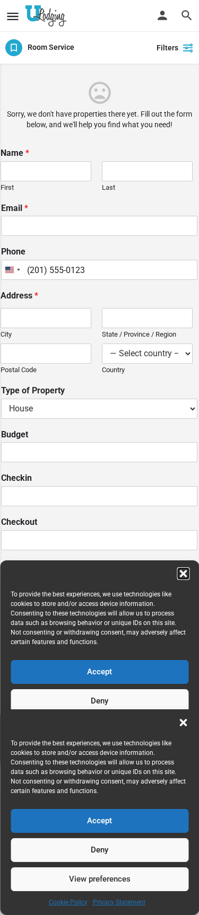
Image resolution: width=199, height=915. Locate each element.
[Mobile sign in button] (162, 15)
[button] (183, 722)
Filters (167, 47)
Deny (99, 850)
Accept (99, 820)
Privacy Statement (119, 902)
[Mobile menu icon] (12, 16)
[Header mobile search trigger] (187, 15)
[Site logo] (47, 16)
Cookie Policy (68, 902)
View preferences (100, 879)
